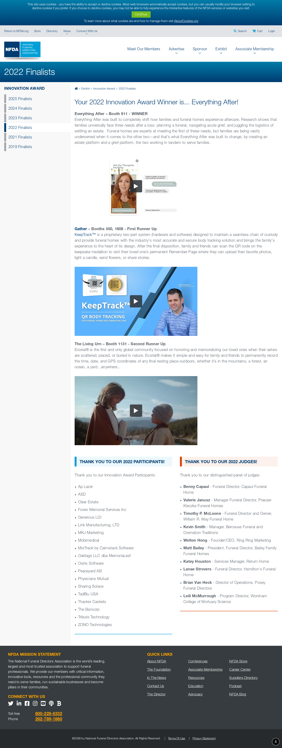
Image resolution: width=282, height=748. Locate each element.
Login (271, 31)
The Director (156, 694)
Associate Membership (205, 670)
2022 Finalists (20, 128)
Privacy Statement (204, 738)
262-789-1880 (48, 719)
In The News (156, 678)
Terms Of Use (176, 738)
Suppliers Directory (243, 678)
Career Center (240, 670)
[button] (240, 31)
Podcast (235, 686)
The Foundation (159, 670)
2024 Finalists (20, 109)
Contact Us (155, 686)
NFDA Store (238, 661)
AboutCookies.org (186, 21)
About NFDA (156, 661)
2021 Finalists (20, 138)
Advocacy (195, 694)
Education (195, 686)
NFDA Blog (237, 694)
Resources (196, 678)
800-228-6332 (48, 714)
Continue (141, 14)
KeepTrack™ (85, 235)
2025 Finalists (20, 99)
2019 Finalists (20, 147)
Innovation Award (24, 89)
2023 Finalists (20, 118)
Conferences (198, 661)
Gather (81, 229)
